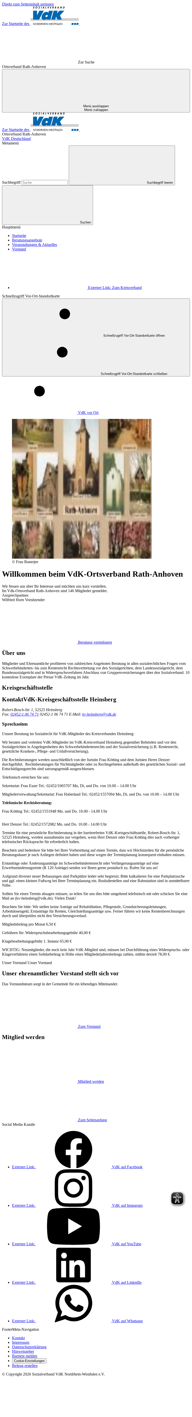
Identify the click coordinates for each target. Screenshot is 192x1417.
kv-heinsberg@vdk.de (99, 714)
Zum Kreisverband (115, 287)
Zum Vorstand (89, 1026)
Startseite (19, 235)
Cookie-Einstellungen (29, 1361)
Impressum (20, 1342)
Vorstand (19, 249)
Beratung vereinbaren (95, 642)
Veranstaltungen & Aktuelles (34, 244)
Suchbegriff (12, 182)
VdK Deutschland (16, 138)
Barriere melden (24, 1356)
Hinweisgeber (23, 1351)
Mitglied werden (91, 1081)
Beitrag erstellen (25, 1366)
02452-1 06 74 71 (24, 714)
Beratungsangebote (27, 240)
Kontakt (18, 1338)
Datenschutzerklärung (29, 1347)
